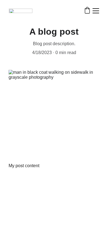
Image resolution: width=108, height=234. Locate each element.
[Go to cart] (87, 11)
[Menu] (95, 10)
